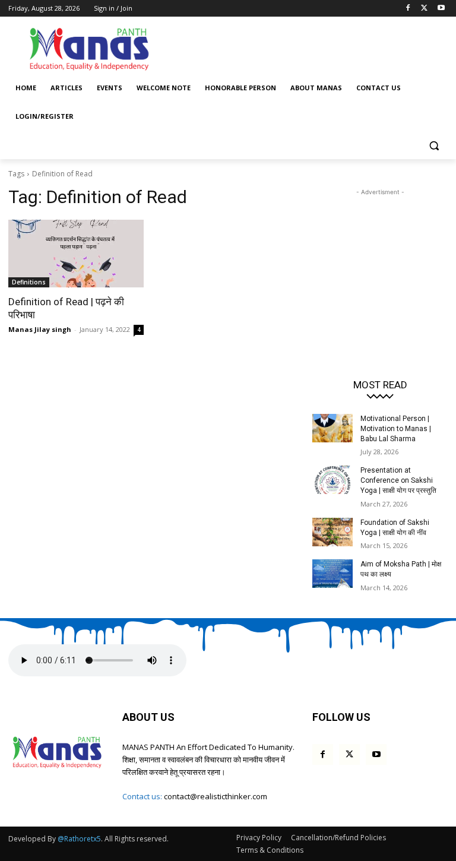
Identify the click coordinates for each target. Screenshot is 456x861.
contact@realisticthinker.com (215, 796)
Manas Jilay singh (39, 329)
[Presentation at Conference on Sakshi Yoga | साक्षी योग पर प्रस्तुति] (332, 480)
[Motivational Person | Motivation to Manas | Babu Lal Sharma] (332, 428)
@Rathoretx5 (79, 839)
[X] (424, 8)
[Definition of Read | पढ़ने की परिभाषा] (76, 253)
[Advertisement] (309, 47)
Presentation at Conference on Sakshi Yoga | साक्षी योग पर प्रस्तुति (398, 480)
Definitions (29, 282)
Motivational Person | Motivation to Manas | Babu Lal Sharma (395, 428)
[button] (434, 145)
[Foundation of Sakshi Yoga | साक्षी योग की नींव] (332, 532)
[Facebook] (408, 8)
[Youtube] (441, 8)
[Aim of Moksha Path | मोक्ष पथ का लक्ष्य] (332, 573)
